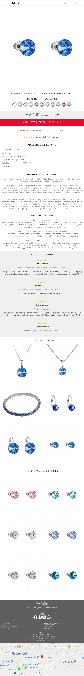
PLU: (7, 166)
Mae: (10, 149)
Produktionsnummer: (17, 163)
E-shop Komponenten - (42, 635)
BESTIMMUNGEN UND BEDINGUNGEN (42, 637)
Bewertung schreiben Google (42, 639)
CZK (57, 114)
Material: (14, 156)
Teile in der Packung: (13, 160)
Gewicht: (6, 153)
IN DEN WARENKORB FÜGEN (40, 122)
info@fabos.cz (48, 627)
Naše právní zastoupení (42, 641)
